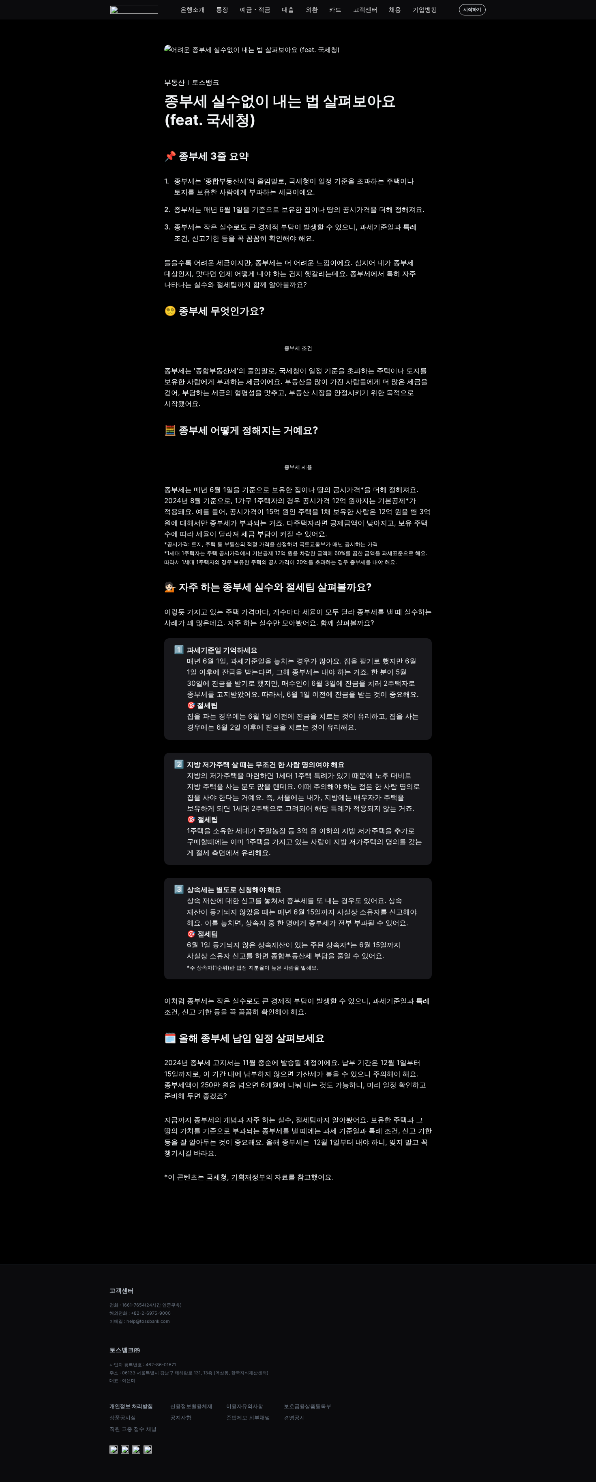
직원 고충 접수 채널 (133, 1429)
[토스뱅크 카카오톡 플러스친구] (125, 1450)
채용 (395, 9)
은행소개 (192, 9)
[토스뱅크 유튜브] (113, 1450)
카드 (335, 9)
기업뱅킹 (425, 9)
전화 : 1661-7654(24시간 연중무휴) (145, 1305)
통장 (222, 9)
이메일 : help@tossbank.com (139, 1321)
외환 (312, 9)
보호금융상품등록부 (307, 1406)
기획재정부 (248, 1177)
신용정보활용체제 (191, 1406)
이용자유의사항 (244, 1406)
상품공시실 (122, 1417)
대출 (288, 9)
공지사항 (180, 1417)
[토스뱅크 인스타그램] (136, 1450)
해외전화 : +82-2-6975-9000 (140, 1313)
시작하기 (472, 9)
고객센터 (365, 9)
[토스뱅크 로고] (134, 9)
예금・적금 (255, 9)
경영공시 (294, 1417)
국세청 (216, 1177)
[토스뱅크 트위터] (148, 1450)
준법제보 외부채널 (248, 1417)
